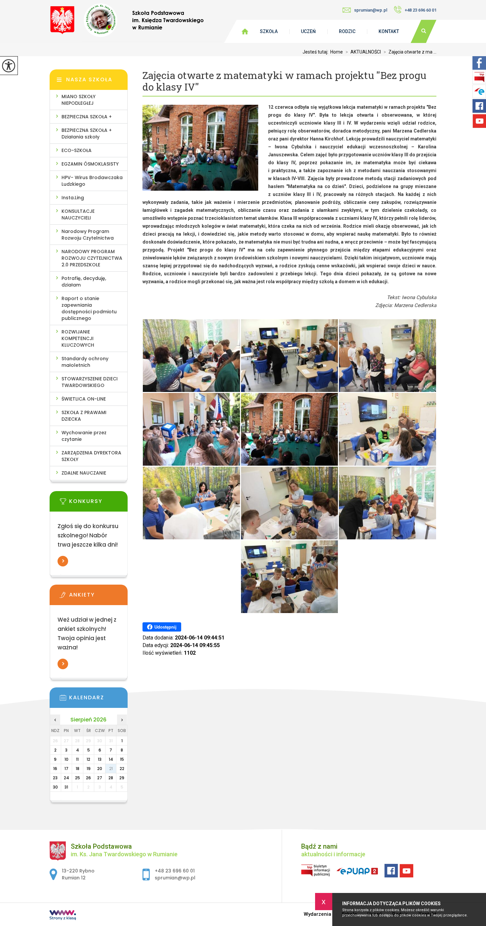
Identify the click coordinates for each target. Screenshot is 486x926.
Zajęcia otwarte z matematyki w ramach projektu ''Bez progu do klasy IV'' (284, 81)
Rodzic (347, 31)
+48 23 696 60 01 (420, 10)
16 (55, 768)
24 (66, 778)
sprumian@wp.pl (370, 10)
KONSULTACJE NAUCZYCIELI (78, 214)
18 (77, 768)
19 (89, 768)
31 (66, 787)
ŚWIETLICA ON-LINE (83, 399)
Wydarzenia (317, 914)
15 (122, 759)
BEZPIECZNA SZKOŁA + (86, 116)
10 (66, 759)
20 (99, 768)
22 (122, 768)
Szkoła (269, 31)
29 (121, 778)
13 (99, 759)
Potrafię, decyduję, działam (83, 281)
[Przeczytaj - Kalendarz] (99, 700)
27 (99, 778)
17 (66, 768)
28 (110, 778)
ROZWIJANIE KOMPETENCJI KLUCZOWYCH (77, 338)
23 (55, 778)
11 (77, 759)
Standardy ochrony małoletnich (84, 361)
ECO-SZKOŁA (76, 150)
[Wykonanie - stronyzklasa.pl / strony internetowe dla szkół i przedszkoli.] (63, 915)
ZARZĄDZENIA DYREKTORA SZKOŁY (91, 456)
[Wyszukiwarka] (423, 31)
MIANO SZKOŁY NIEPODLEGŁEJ (78, 99)
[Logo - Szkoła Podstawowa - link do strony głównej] (127, 20)
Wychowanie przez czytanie (83, 436)
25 (77, 778)
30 (55, 787)
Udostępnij (165, 627)
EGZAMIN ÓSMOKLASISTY (90, 164)
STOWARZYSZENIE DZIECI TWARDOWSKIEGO (89, 382)
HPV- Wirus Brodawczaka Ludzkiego (92, 180)
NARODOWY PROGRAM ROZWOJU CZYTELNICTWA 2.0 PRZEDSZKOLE (91, 258)
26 (88, 778)
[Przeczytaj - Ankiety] (99, 597)
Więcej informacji (63, 561)
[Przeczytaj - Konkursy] (99, 503)
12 (88, 759)
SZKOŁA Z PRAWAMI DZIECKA (83, 415)
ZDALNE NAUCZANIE (83, 473)
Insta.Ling (72, 197)
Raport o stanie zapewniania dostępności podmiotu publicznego (89, 308)
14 (111, 759)
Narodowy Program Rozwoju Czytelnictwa (87, 234)
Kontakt (389, 31)
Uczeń (308, 31)
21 (111, 768)
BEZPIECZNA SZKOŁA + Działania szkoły (86, 133)
